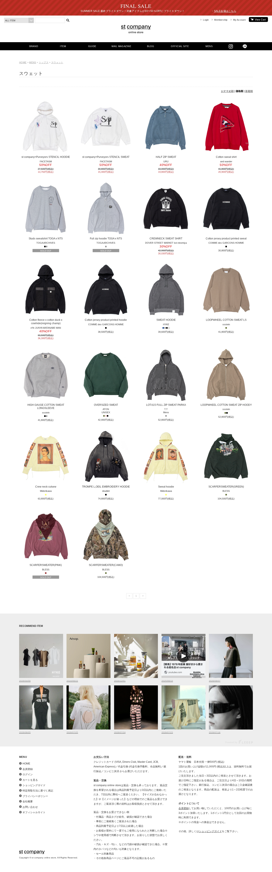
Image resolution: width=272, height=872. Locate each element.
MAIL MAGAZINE (121, 46)
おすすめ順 (227, 91)
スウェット (57, 62)
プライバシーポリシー (35, 796)
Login (206, 20)
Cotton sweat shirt (226, 156)
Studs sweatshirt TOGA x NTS (46, 238)
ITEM (63, 46)
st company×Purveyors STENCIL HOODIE (45, 156)
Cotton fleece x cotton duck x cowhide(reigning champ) (45, 321)
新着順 (249, 91)
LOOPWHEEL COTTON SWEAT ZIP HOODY (226, 404)
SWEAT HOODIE (166, 319)
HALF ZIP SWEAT (166, 156)
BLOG (150, 46)
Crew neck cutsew (45, 486)
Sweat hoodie (166, 486)
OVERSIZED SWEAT (106, 404)
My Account (239, 20)
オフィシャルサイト (34, 812)
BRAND (33, 46)
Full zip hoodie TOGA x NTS (106, 238)
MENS (208, 46)
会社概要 (28, 801)
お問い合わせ (30, 807)
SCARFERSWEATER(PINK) (46, 565)
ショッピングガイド (34, 785)
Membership (220, 20)
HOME (22, 62)
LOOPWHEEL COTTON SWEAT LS (226, 319)
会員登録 (28, 769)
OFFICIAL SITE (180, 46)
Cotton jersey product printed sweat (226, 238)
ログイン (28, 774)
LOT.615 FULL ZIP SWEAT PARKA (166, 404)
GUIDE (92, 46)
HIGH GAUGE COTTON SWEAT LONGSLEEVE (45, 406)
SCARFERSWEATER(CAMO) (106, 565)
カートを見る (258, 19)
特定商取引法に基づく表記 (38, 790)
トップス (43, 62)
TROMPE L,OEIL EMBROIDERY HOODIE (106, 486)
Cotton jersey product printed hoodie (106, 319)
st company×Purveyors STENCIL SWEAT (105, 156)
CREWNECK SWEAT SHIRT (166, 238)
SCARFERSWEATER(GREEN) (226, 486)
